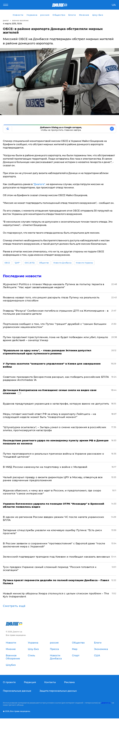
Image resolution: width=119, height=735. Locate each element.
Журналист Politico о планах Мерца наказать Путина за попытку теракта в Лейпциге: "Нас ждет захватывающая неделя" (53, 286)
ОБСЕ (7, 263)
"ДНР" (17, 263)
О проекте (9, 682)
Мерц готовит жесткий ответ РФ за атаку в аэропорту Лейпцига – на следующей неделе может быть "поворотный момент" (49, 415)
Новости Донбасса (62, 263)
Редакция (30, 682)
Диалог (6, 20)
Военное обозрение (20, 20)
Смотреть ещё (14, 606)
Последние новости (22, 276)
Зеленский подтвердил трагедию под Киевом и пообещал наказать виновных (56, 556)
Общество (44, 263)
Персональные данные (17, 690)
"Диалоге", (39, 184)
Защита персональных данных (58, 690)
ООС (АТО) (30, 263)
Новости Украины (84, 263)
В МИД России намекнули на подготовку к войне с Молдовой (45, 466)
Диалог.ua (106, 703)
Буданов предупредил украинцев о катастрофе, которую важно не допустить (56, 403)
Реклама (69, 682)
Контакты (50, 682)
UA (114, 5)
